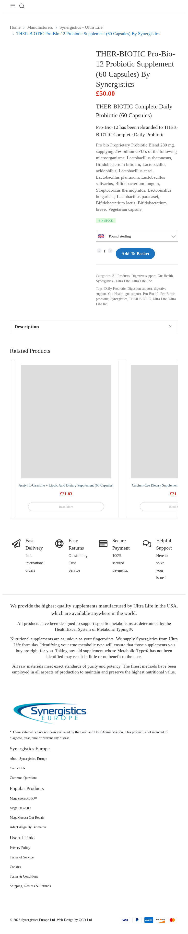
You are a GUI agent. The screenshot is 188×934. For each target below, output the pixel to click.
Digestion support (140, 288)
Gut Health (165, 276)
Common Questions (23, 778)
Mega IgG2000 (20, 808)
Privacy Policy (20, 848)
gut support (133, 294)
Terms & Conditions (24, 876)
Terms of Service (22, 857)
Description (26, 326)
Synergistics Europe (35, 920)
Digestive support (143, 276)
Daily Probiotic (115, 288)
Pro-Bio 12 (150, 294)
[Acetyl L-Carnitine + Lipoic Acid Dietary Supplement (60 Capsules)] (66, 421)
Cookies (15, 867)
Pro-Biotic (167, 294)
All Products (120, 276)
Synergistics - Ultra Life (113, 281)
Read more (66, 507)
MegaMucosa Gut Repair (27, 817)
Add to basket (135, 253)
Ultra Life (160, 299)
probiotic (102, 299)
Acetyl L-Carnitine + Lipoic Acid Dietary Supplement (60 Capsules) (66, 485)
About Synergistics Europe (28, 759)
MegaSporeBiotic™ (23, 798)
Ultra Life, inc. (142, 281)
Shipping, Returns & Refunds (30, 886)
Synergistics (118, 299)
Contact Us (17, 768)
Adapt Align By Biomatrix (28, 827)
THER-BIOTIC (140, 299)
